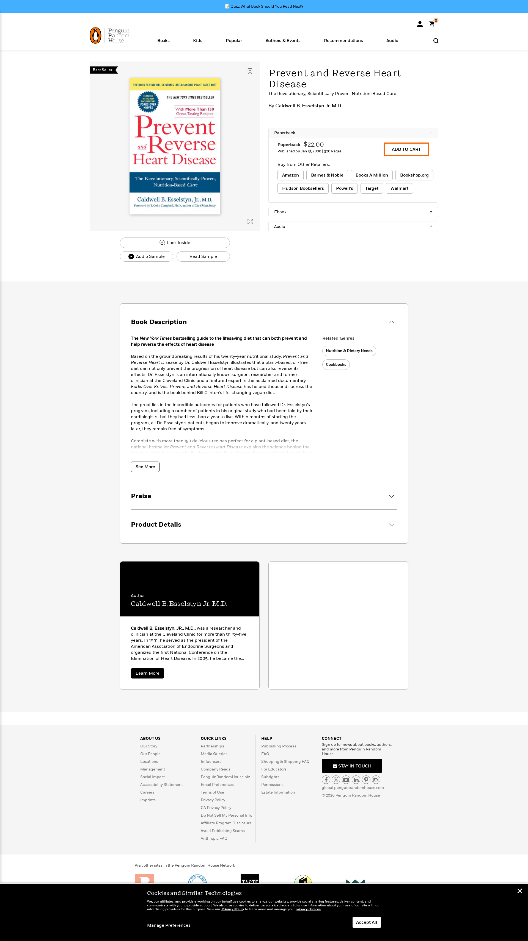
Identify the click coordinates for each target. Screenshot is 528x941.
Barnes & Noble (327, 175)
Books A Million (372, 175)
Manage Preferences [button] (169, 925)
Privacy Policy (213, 800)
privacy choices (308, 909)
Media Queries (214, 753)
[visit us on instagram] (376, 779)
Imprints (148, 800)
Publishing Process (278, 746)
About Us (150, 738)
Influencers (211, 761)
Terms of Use (212, 792)
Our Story (148, 746)
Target (371, 188)
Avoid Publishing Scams (223, 830)
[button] (163, 40)
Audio (353, 227)
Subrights (270, 777)
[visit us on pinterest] (366, 779)
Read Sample (203, 256)
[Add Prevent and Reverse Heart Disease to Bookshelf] (250, 71)
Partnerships (212, 746)
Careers (147, 792)
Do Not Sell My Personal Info (226, 815)
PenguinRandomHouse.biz (225, 777)
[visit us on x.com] (336, 779)
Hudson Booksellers (303, 188)
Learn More (150, 674)
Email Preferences (217, 784)
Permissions (272, 784)
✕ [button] (519, 891)
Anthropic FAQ (214, 838)
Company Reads (215, 769)
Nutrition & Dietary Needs (349, 350)
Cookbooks (336, 364)
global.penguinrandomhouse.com (353, 787)
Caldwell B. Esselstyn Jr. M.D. (308, 106)
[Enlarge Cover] (250, 221)
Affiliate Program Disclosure (226, 823)
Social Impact (152, 777)
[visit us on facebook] (326, 779)
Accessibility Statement (161, 784)
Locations (149, 761)
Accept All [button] (366, 922)
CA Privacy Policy (216, 807)
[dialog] (264, 912)
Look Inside (178, 243)
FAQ (265, 753)
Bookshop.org (414, 175)
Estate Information (278, 792)
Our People (150, 753)
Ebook (353, 212)
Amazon (290, 175)
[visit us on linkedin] (356, 779)
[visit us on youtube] (346, 779)
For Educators (274, 769)
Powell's (344, 188)
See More (145, 467)
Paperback (353, 133)
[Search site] (436, 40)
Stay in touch (354, 766)
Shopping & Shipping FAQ (285, 761)
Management (152, 769)
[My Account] (420, 22)
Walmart (399, 188)
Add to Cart (406, 149)
